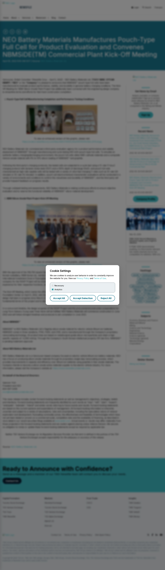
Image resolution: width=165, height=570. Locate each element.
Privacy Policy (83, 278)
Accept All (59, 298)
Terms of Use (100, 278)
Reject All (106, 298)
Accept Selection (83, 298)
